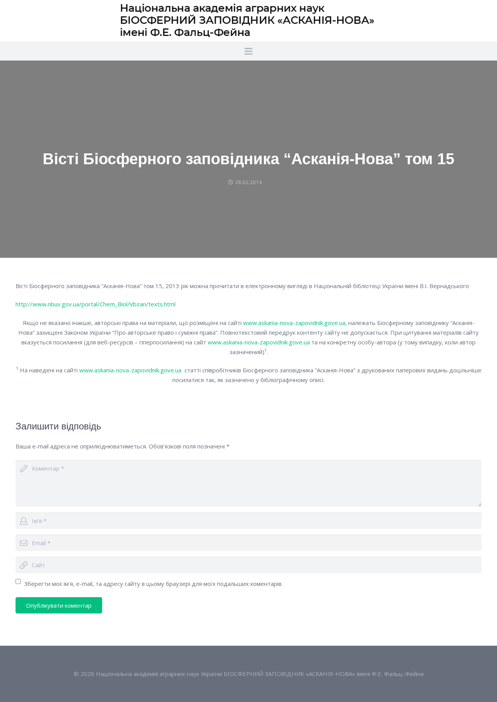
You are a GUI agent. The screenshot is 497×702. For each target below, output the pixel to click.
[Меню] (248, 51)
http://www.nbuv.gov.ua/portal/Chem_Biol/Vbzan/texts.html (96, 304)
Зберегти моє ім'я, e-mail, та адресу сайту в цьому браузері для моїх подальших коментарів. (153, 583)
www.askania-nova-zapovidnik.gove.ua (294, 323)
